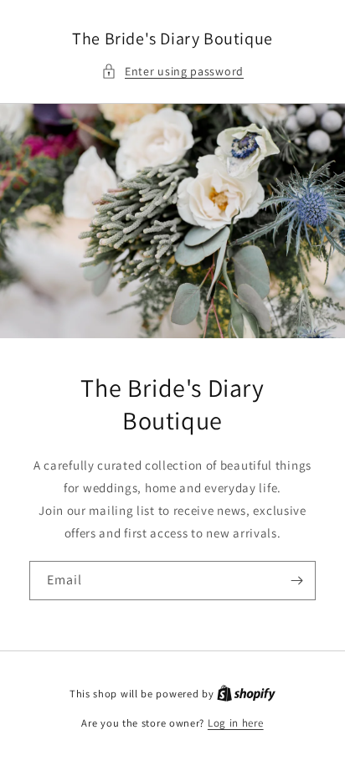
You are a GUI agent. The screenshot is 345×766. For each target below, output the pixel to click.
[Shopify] (246, 693)
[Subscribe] (296, 580)
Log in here (236, 723)
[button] (172, 71)
